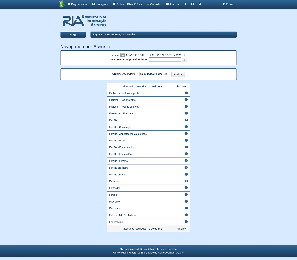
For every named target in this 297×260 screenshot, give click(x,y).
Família (113, 120)
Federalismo (116, 222)
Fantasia (114, 181)
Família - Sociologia (120, 127)
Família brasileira (118, 167)
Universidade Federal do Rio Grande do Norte (138, 252)
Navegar (101, 4)
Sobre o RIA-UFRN (128, 4)
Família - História (118, 161)
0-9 (122, 55)
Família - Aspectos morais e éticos (128, 134)
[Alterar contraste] (185, 4)
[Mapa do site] (200, 4)
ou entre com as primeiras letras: (129, 59)
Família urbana (117, 174)
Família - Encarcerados (122, 147)
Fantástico (115, 188)
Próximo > (182, 86)
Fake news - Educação (121, 113)
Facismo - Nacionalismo (122, 100)
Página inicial (78, 4)
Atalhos (174, 4)
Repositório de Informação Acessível (114, 34)
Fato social (115, 208)
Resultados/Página (151, 74)
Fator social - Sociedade (122, 215)
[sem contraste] (192, 4)
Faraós (113, 194)
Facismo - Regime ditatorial (124, 106)
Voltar (73, 34)
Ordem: (116, 74)
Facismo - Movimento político (125, 93)
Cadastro (155, 4)
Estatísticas (149, 249)
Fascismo (114, 201)
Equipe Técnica (168, 249)
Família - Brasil (117, 140)
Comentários (131, 249)
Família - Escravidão (120, 154)
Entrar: (230, 4)
